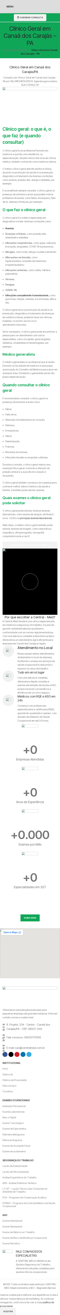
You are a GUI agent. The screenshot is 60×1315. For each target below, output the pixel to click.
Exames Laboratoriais (13, 1111)
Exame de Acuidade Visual (16, 1145)
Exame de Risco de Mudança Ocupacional (24, 1237)
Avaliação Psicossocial (14, 1106)
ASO (4, 1215)
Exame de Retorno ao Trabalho (18, 1232)
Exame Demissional (12, 1226)
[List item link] (30, 1027)
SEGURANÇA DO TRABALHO (18, 1160)
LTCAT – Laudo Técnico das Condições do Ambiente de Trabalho (24, 1190)
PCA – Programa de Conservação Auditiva (24, 1197)
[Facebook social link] (5, 1054)
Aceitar (8, 1311)
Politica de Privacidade (14, 1080)
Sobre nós (7, 1074)
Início (5, 1068)
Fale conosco (9, 1085)
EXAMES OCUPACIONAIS (16, 1100)
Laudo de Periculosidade (15, 1171)
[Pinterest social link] (17, 1054)
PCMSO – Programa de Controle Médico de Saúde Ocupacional (28, 1205)
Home (6, 50)
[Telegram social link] (29, 1054)
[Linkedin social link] (23, 1054)
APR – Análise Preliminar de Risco (19, 1183)
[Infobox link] (30, 657)
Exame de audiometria (14, 1151)
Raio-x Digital (9, 1117)
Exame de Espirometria (14, 1128)
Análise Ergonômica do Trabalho (19, 1177)
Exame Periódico (11, 1243)
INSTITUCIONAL (11, 1063)
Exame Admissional (12, 1220)
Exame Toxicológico (13, 1123)
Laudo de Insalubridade (14, 1166)
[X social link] (11, 1054)
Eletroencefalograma (13, 1134)
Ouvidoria (7, 1091)
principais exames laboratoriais (36, 518)
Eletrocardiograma (12, 1140)
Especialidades (20, 50)
